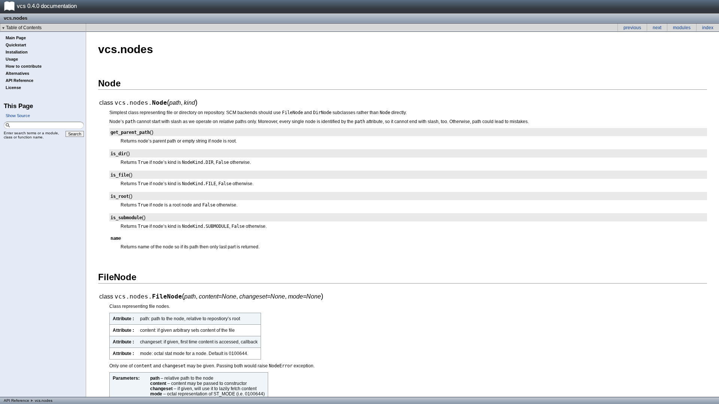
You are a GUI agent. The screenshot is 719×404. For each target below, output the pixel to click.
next (657, 27)
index (707, 27)
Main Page (16, 38)
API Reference (19, 80)
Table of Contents (24, 27)
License (13, 87)
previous (632, 27)
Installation (17, 52)
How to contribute (24, 66)
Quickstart (16, 45)
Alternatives (17, 73)
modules (682, 27)
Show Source (18, 115)
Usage (12, 59)
